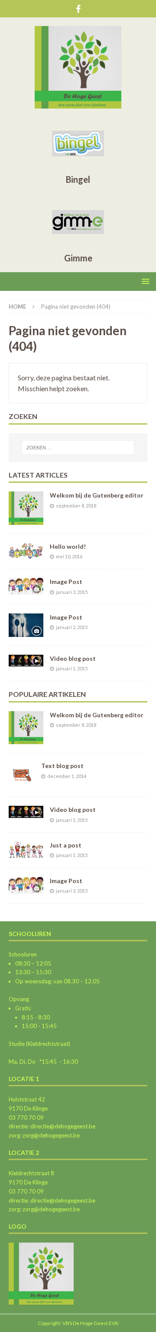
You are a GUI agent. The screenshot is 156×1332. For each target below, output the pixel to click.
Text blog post (62, 765)
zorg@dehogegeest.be (50, 1135)
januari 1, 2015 (72, 668)
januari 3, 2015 (72, 592)
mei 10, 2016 (69, 556)
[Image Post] (26, 586)
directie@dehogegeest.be (62, 1126)
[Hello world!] (26, 551)
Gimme (78, 258)
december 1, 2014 (66, 776)
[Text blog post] (22, 775)
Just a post (65, 845)
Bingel (78, 179)
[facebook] (78, 8)
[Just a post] (26, 849)
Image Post (66, 581)
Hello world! (68, 546)
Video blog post (73, 658)
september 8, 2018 (76, 505)
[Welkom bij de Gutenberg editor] (26, 507)
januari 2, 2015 (72, 627)
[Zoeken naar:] (78, 447)
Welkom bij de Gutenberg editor (96, 495)
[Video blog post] (26, 660)
